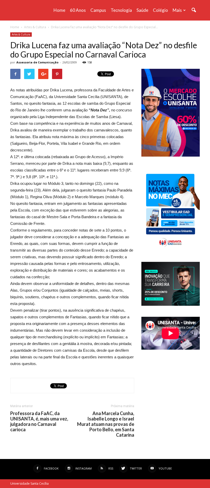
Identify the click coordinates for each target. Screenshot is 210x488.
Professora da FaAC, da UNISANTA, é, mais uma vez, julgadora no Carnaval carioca (39, 421)
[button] (193, 10)
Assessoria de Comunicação (37, 62)
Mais (177, 10)
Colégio (160, 10)
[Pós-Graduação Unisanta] (170, 304)
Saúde (142, 10)
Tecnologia (121, 10)
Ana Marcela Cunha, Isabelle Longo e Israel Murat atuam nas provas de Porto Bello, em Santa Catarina (105, 424)
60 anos (78, 10)
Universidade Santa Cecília (29, 483)
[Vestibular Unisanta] (170, 155)
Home (59, 10)
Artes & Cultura (21, 34)
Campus (98, 10)
